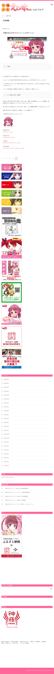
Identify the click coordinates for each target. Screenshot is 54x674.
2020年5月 (6, 383)
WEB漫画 (38, 641)
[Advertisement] (27, 569)
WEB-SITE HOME (5, 641)
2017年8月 (6, 446)
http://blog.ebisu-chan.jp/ (9, 137)
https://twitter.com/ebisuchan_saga (11, 142)
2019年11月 (6, 399)
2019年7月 (6, 403)
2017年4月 (6, 453)
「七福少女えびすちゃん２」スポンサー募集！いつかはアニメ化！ (18, 504)
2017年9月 (6, 442)
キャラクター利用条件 (24, 643)
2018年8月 (6, 414)
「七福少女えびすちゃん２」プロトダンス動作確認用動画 (17, 492)
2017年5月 (6, 449)
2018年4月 (6, 418)
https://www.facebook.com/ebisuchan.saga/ (13, 148)
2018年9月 (6, 410)
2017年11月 (6, 434)
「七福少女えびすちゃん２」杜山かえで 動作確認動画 (16, 496)
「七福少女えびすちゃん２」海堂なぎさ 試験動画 (15, 500)
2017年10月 (6, 438)
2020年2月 (6, 391)
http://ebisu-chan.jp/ (8, 132)
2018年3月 (6, 422)
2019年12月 (6, 395)
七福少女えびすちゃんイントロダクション (19, 33)
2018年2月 (6, 426)
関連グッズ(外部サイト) (6, 643)
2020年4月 (6, 387)
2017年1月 (6, 465)
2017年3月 (6, 457)
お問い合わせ (15, 643)
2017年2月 (6, 461)
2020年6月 (6, 379)
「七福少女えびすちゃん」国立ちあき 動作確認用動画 (16, 488)
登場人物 (32, 641)
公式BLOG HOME (14, 641)
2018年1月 (6, 430)
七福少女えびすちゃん (24, 641)
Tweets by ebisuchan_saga (7, 477)
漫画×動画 (43, 641)
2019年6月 (6, 406)
